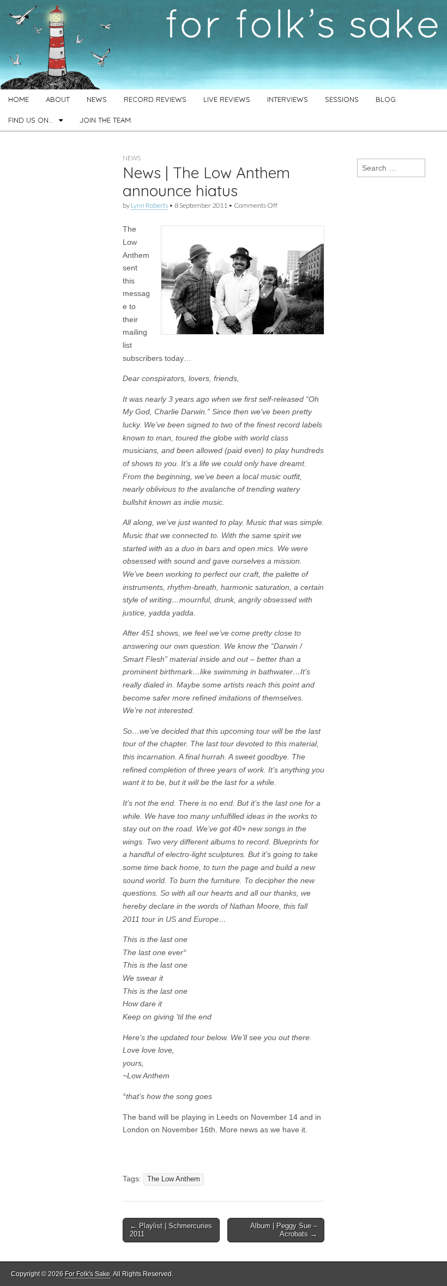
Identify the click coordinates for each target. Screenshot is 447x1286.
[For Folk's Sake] (223, 44)
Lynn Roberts (149, 205)
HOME (18, 99)
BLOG (386, 99)
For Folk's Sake (87, 1274)
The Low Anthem (173, 1179)
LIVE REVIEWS (226, 99)
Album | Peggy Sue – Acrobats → (283, 1230)
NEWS (97, 99)
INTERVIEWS (287, 99)
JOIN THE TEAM (105, 120)
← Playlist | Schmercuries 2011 (171, 1230)
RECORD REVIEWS (155, 99)
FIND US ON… (30, 120)
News (132, 157)
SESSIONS (342, 99)
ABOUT (58, 99)
